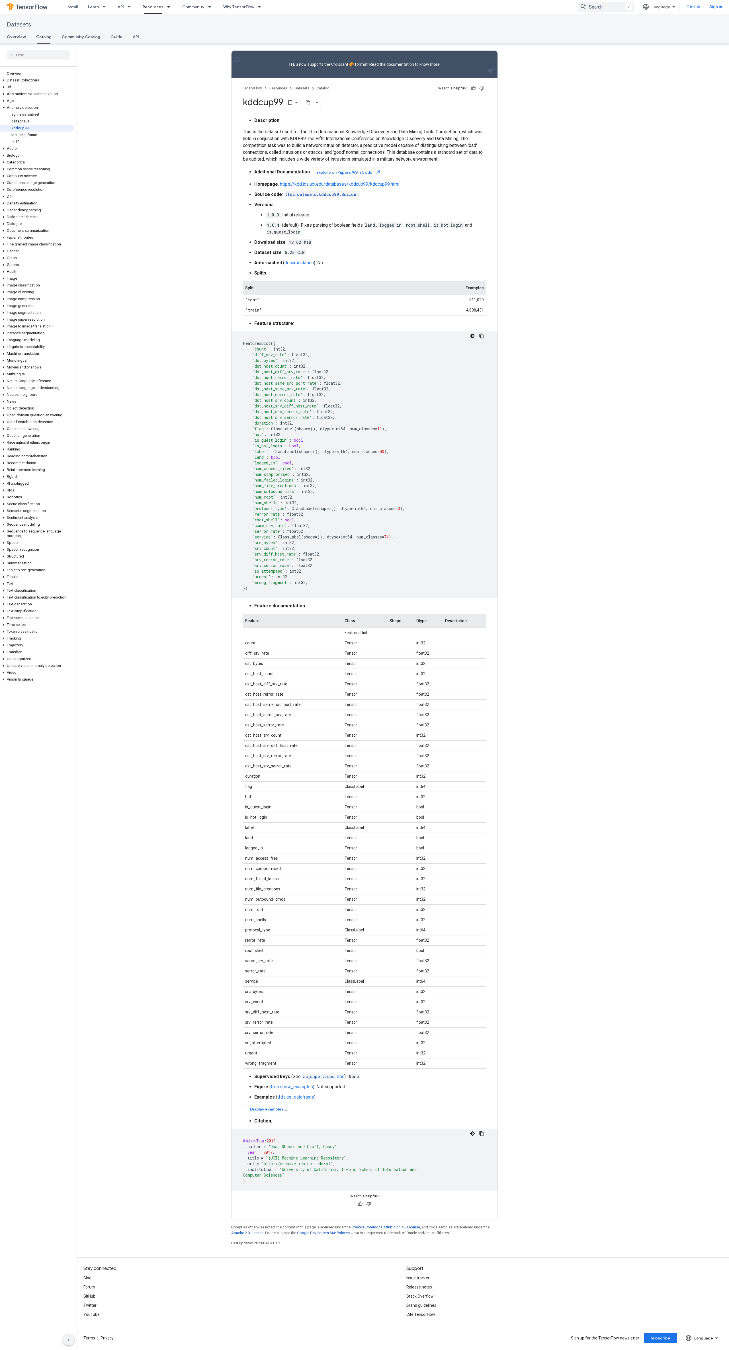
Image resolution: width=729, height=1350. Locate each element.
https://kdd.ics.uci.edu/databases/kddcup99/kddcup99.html (339, 184)
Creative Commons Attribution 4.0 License (385, 1227)
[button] (37, 80)
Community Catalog (81, 36)
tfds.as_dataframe (295, 1097)
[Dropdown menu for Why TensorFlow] (261, 7)
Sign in (715, 7)
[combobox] (606, 7)
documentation (400, 64)
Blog (87, 1278)
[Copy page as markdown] (308, 103)
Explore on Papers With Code (348, 172)
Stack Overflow (420, 1296)
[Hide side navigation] (68, 1339)
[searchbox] (38, 55)
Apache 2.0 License (247, 1233)
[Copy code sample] (481, 336)
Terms (89, 1338)
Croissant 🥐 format (349, 64)
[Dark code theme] (472, 336)
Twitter (90, 1305)
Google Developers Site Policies (323, 1233)
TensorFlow (252, 88)
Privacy (107, 1338)
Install (72, 6)
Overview (16, 36)
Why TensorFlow (238, 6)
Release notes (419, 1287)
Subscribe (660, 1338)
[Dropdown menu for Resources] (170, 7)
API (121, 6)
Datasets (19, 24)
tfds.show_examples (292, 1086)
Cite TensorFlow (420, 1314)
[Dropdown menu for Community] (211, 7)
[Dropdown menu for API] (131, 7)
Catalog (44, 36)
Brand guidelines (421, 1305)
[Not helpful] (482, 88)
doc (323, 1076)
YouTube (91, 1314)
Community (193, 6)
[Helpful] (473, 88)
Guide (116, 36)
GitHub (693, 6)
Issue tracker (417, 1278)
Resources (153, 6)
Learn (93, 6)
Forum (89, 1287)
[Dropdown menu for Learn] (105, 7)
